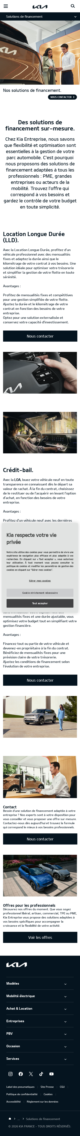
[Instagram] (10, 1074)
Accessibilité (13, 1101)
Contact (10, 807)
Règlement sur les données (42, 1101)
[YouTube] (51, 1074)
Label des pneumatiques (20, 1086)
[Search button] (73, 6)
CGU (62, 1086)
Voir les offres (40, 937)
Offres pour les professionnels (29, 905)
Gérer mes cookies (40, 580)
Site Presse (47, 1086)
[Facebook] (21, 1074)
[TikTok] (41, 1074)
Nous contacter (61, 97)
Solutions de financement (24, 16)
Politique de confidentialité (22, 1094)
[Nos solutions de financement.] (40, 82)
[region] (40, 568)
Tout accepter (40, 603)
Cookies (48, 1094)
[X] (31, 1074)
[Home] (9, 1118)
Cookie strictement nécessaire (40, 592)
